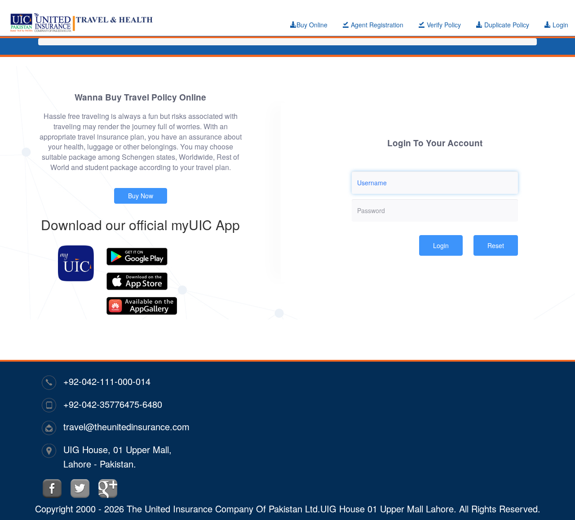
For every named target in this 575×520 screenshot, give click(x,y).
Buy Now (140, 195)
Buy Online (311, 24)
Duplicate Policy (505, 24)
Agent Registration (376, 24)
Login (559, 24)
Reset (495, 245)
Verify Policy (443, 24)
